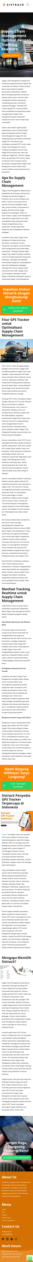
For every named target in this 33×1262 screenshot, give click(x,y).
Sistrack (5, 834)
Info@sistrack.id (7, 1231)
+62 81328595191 (7, 1234)
